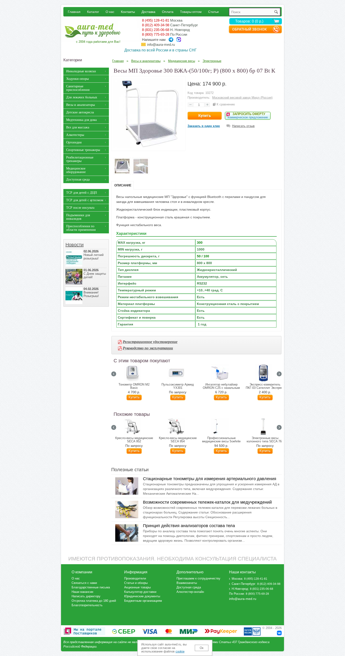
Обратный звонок (249, 29)
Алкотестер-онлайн (190, 592)
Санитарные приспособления (77, 88)
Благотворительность (87, 605)
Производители (135, 578)
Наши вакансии (82, 592)
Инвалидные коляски (81, 71)
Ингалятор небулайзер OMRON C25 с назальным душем (221, 388)
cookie (180, 651)
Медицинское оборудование (76, 170)
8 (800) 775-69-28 (155, 34)
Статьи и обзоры (136, 583)
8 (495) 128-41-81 (155, 20)
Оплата (167, 12)
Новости (74, 244)
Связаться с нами (84, 583)
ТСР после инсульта (80, 207)
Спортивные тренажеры (83, 150)
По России (236, 593)
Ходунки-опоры (77, 79)
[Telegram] (171, 39)
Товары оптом (191, 12)
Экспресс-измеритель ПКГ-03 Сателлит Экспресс (265, 386)
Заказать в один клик (204, 126)
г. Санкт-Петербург (242, 584)
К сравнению (226, 104)
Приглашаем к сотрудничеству (198, 578)
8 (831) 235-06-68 (155, 30)
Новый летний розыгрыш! (94, 255)
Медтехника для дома (81, 120)
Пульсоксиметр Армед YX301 (177, 386)
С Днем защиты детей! (95, 273)
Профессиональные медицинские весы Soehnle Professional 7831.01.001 (221, 441)
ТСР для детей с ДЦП (81, 192)
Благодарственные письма (91, 587)
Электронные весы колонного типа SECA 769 (265, 439)
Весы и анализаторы (80, 105)
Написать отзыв (243, 126)
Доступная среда (78, 179)
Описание (122, 185)
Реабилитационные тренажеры (79, 159)
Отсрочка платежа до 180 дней (94, 600)
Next (279, 373)
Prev (113, 373)
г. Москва (235, 578)
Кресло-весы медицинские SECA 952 (134, 439)
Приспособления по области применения (81, 228)
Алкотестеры (75, 135)
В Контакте (279, 633)
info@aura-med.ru (161, 44)
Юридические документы (142, 596)
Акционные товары (137, 587)
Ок (201, 648)
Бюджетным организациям (143, 600)
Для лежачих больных (81, 97)
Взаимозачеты (186, 583)
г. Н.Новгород (238, 588)
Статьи (213, 12)
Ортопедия (73, 142)
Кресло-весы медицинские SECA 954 (178, 439)
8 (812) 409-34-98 (155, 25)
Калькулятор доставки (140, 592)
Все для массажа (77, 127)
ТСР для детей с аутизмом (84, 200)
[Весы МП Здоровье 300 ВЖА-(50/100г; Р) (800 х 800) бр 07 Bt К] (148, 147)
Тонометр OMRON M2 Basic (134, 386)
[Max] (178, 39)
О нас (110, 12)
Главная (74, 12)
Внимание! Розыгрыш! (91, 292)
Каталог (93, 12)
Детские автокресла (80, 112)
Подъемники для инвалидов (78, 216)
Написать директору (86, 596)
